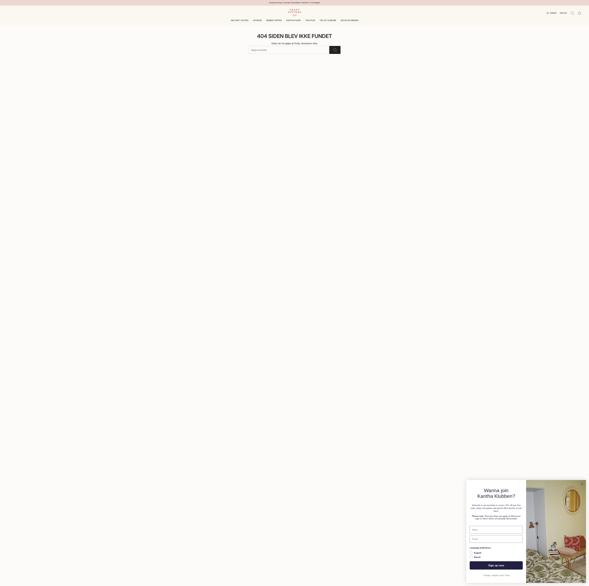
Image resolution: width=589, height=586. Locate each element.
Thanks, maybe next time (496, 575)
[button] (239, 20)
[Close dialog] (582, 484)
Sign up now (496, 565)
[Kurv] (579, 13)
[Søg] (335, 50)
